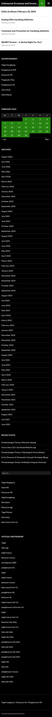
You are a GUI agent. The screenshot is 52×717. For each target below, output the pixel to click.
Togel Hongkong (8, 65)
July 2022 (5, 360)
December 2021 (8, 394)
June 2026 (5, 166)
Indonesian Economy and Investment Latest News (20, 3)
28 (19, 135)
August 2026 (6, 157)
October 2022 (7, 345)
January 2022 (7, 390)
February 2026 (7, 186)
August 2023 (6, 295)
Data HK (5, 487)
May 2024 (5, 251)
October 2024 (7, 226)
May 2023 (5, 310)
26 (5, 135)
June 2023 (5, 305)
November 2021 (8, 399)
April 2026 (6, 176)
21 (19, 131)
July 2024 (5, 241)
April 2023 (6, 315)
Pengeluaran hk (8, 85)
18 (47, 127)
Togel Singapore (8, 482)
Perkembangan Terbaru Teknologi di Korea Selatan (23, 452)
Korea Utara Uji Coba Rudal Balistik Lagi (18, 447)
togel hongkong (8, 497)
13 (12, 127)
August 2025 (6, 211)
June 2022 (5, 365)
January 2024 (7, 271)
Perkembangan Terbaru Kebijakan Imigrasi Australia (23, 462)
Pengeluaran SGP (8, 70)
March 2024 (6, 261)
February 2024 (7, 266)
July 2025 (5, 216)
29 (26, 135)
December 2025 (8, 196)
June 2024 (5, 246)
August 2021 (6, 414)
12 (5, 127)
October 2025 (7, 201)
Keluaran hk (21, 702)
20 (12, 131)
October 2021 (7, 404)
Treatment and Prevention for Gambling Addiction (25, 31)
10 (40, 123)
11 (47, 123)
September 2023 (8, 290)
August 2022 (6, 355)
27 (12, 135)
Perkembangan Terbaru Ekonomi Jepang (18, 442)
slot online (5, 90)
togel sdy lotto (7, 676)
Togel (3, 543)
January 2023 (7, 330)
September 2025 (8, 206)
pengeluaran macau (9, 671)
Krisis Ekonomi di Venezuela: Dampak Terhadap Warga (24, 457)
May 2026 (5, 171)
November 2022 (8, 340)
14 (19, 127)
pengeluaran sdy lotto (10, 652)
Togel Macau (6, 512)
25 (47, 131)
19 (5, 131)
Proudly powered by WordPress (13, 714)
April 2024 (6, 256)
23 (33, 131)
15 (26, 127)
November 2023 (8, 280)
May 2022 (5, 370)
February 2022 (7, 385)
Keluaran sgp (7, 507)
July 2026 (5, 162)
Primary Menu (48, 3)
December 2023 (8, 276)
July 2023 (5, 300)
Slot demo (5, 502)
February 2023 (7, 325)
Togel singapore (8, 702)
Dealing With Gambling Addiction (17, 19)
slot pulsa (5, 517)
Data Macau (6, 94)
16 (33, 127)
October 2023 (7, 285)
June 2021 (5, 424)
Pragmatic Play (7, 80)
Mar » (47, 139)
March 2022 (6, 380)
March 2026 (6, 181)
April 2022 (6, 375)
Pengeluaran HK (35, 702)
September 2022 (8, 350)
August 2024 (6, 236)
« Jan (4, 139)
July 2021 (5, 419)
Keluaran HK (7, 75)
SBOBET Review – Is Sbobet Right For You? (21, 42)
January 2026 (7, 191)
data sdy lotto (7, 681)
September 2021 (8, 409)
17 (40, 127)
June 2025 (5, 221)
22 (26, 131)
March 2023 (6, 320)
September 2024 (8, 231)
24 (40, 131)
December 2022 (8, 335)
